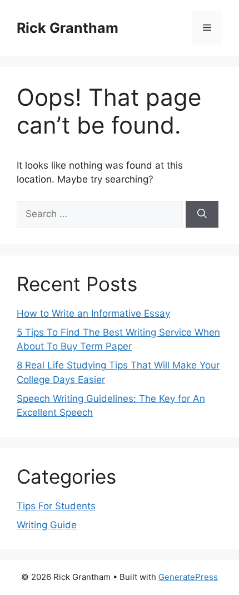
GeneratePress (188, 577)
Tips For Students (56, 506)
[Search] (202, 214)
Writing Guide (47, 524)
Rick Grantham (67, 27)
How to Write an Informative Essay (93, 313)
